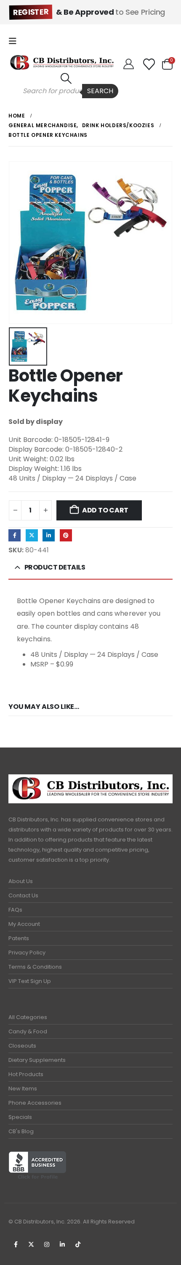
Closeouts (22, 1046)
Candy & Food (27, 1031)
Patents (18, 938)
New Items (22, 1088)
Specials (20, 1117)
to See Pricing (89, 12)
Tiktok (78, 1244)
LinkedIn (49, 535)
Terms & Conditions (35, 967)
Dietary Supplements (37, 1060)
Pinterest (66, 535)
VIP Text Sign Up (29, 981)
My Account (24, 924)
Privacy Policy (26, 953)
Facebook (14, 535)
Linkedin (62, 1244)
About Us (20, 881)
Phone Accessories (34, 1103)
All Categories (27, 1017)
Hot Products (25, 1074)
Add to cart (105, 510)
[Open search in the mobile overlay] (66, 91)
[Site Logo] (61, 62)
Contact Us (23, 895)
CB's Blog (21, 1131)
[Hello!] (128, 64)
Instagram (46, 1244)
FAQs (15, 910)
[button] (15, 41)
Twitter (32, 535)
